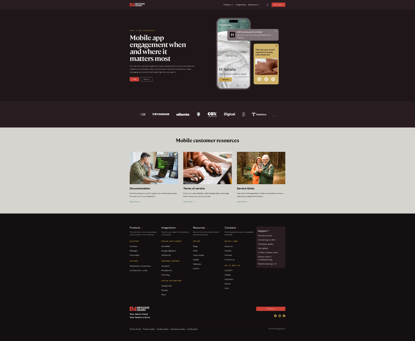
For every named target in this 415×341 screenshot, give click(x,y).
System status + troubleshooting (265, 258)
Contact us (229, 259)
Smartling (165, 275)
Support (147, 79)
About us (229, 246)
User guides (263, 248)
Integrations (241, 5)
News (195, 250)
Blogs (195, 246)
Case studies (198, 255)
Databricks (166, 255)
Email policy (192, 329)
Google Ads (166, 286)
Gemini (228, 283)
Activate (133, 246)
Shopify (164, 290)
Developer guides (265, 244)
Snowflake (165, 246)
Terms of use (135, 329)
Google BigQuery (168, 250)
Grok (227, 288)
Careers (228, 250)
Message (133, 250)
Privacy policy (149, 329)
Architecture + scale (138, 270)
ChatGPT (229, 270)
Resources (252, 5)
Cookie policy (163, 329)
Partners (228, 255)
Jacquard (165, 266)
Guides (196, 259)
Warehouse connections (140, 266)
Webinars (197, 264)
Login (134, 79)
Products (227, 5)
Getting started (265, 235)
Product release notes (268, 252)
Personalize (135, 255)
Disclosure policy (178, 329)
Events (196, 268)
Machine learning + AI (267, 264)
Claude (228, 275)
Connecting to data (266, 240)
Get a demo (278, 5)
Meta (163, 294)
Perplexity (229, 279)
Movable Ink (166, 270)
